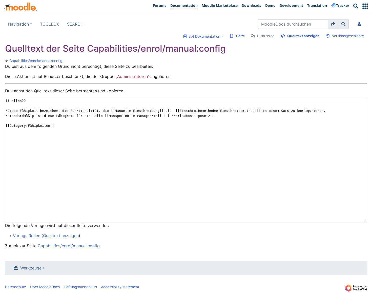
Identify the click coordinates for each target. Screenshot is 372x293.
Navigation (18, 24)
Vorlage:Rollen (26, 235)
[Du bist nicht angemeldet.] (360, 24)
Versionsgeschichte (348, 36)
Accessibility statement (120, 287)
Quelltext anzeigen (303, 36)
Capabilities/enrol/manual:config (36, 60)
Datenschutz (15, 287)
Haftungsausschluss (80, 287)
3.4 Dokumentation (203, 36)
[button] (365, 6)
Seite (240, 36)
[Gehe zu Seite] (333, 24)
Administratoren (132, 76)
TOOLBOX (49, 24)
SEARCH (75, 24)
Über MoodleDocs (45, 287)
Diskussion (266, 36)
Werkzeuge (31, 267)
